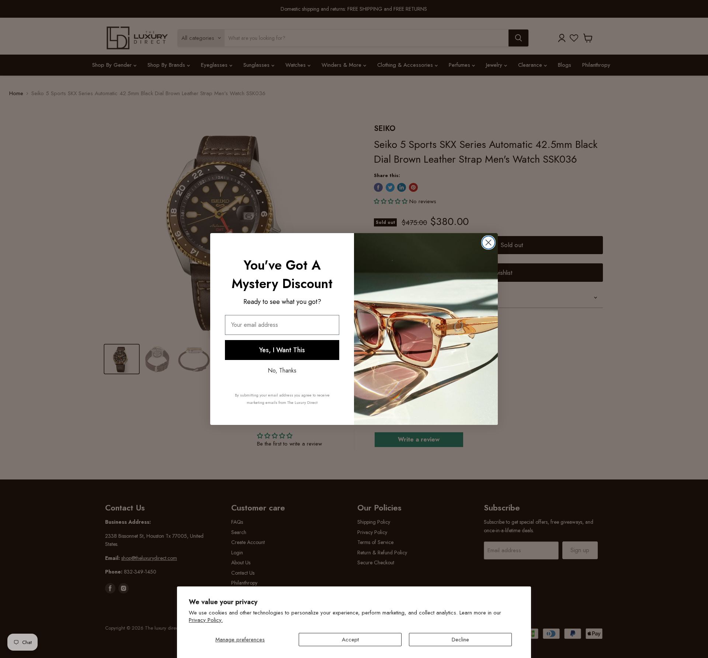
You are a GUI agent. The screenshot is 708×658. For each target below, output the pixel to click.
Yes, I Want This (282, 350)
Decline (460, 640)
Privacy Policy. (206, 620)
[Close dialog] (488, 242)
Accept (350, 640)
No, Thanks (282, 370)
